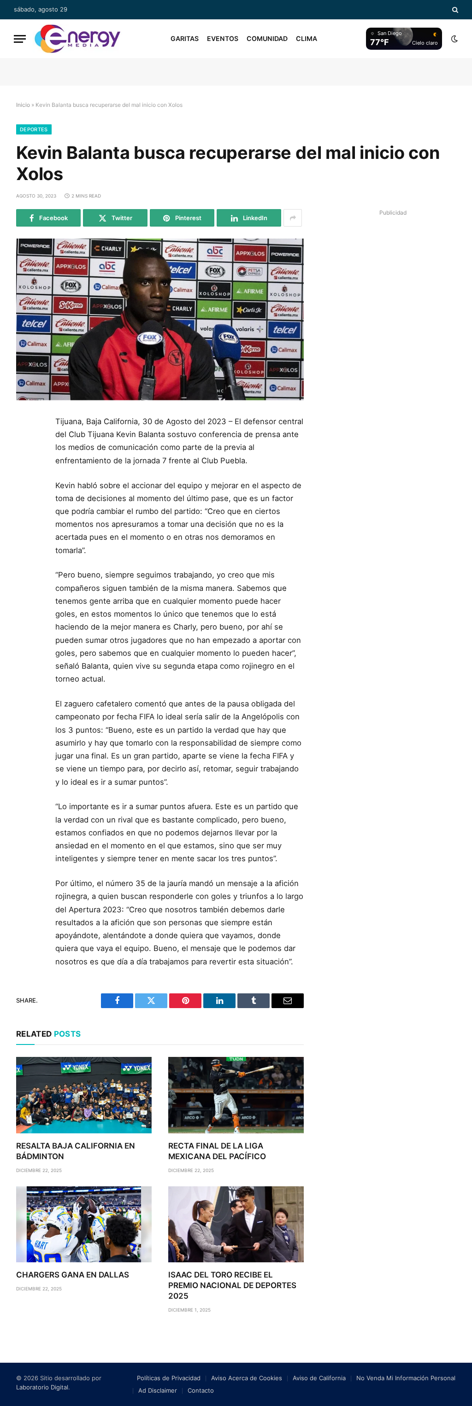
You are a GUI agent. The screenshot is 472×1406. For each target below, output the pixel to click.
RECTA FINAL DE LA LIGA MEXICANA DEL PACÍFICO (217, 1151)
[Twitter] (26, 467)
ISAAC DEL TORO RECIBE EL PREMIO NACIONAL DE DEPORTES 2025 (232, 1285)
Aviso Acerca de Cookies (246, 1378)
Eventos (222, 38)
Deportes (34, 129)
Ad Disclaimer (157, 1390)
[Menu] (20, 39)
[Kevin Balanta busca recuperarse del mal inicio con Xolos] (160, 319)
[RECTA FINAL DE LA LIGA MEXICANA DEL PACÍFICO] (236, 1095)
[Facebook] (26, 447)
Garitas (185, 38)
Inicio (23, 104)
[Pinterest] (26, 509)
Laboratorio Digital (42, 1387)
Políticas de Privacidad (169, 1378)
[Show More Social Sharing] (292, 218)
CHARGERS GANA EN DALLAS (72, 1274)
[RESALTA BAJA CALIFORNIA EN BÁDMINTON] (84, 1095)
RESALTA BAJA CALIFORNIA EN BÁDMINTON (75, 1151)
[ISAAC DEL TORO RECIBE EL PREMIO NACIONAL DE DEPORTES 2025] (236, 1224)
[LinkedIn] (26, 488)
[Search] (454, 9)
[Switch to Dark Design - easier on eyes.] (453, 38)
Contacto (201, 1390)
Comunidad (267, 38)
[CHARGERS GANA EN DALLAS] (84, 1224)
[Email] (26, 530)
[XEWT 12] (77, 38)
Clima (306, 38)
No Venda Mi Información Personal (405, 1378)
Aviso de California (319, 1378)
